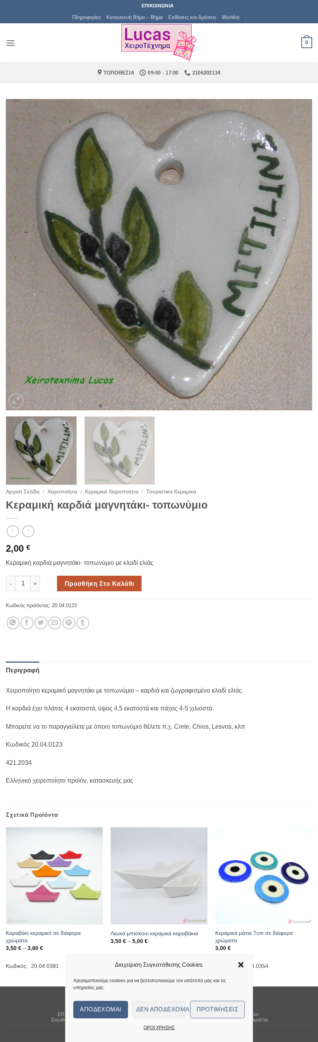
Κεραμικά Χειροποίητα (111, 492)
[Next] (296, 255)
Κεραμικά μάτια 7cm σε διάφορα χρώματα (254, 936)
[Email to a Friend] (54, 623)
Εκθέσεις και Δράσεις (192, 17)
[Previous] (22, 255)
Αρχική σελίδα (23, 492)
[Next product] (13, 531)
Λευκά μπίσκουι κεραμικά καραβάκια (154, 933)
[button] (241, 965)
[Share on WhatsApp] (13, 623)
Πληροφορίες (86, 17)
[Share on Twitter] (41, 623)
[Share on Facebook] (27, 623)
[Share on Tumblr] (82, 623)
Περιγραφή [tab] (23, 670)
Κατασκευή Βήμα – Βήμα (134, 17)
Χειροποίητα (62, 492)
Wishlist (231, 17)
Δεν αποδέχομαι (161, 1009)
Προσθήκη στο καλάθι (99, 583)
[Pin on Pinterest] (68, 623)
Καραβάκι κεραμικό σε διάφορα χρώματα (43, 936)
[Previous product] (28, 531)
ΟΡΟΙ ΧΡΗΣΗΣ (159, 1027)
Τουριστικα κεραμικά (171, 492)
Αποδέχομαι (100, 1009)
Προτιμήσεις (217, 1009)
